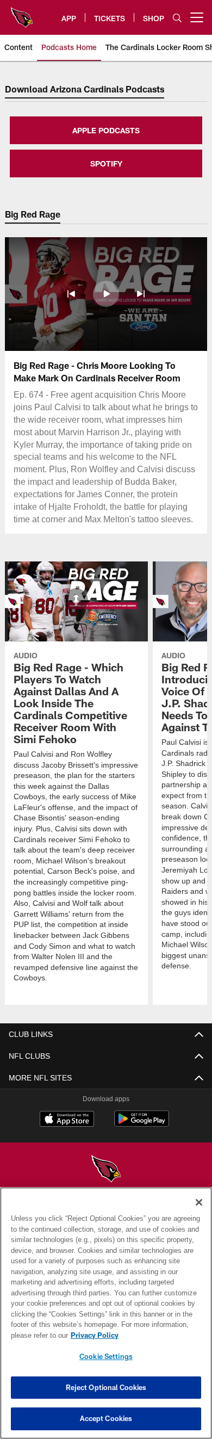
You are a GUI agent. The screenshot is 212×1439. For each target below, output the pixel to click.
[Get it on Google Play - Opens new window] (141, 1124)
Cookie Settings (106, 1356)
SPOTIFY (106, 163)
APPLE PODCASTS (106, 130)
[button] (71, 294)
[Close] (199, 1202)
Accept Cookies (106, 1418)
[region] (106, 1313)
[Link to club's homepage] (22, 13)
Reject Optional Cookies (106, 1387)
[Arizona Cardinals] (106, 1169)
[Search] (177, 17)
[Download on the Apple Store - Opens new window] (67, 1120)
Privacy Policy (92, 1335)
